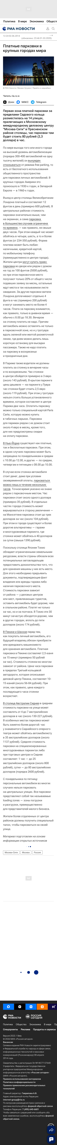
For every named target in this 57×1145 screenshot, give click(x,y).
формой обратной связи (40, 1106)
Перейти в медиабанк (42, 88)
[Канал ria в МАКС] (8, 1007)
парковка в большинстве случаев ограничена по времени (25, 223)
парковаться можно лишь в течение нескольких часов (26, 485)
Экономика (35, 1024)
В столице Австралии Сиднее (21, 703)
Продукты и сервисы (44, 1029)
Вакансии (8, 1042)
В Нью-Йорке (11, 443)
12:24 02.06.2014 (11, 36)
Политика (8, 1024)
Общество (21, 1024)
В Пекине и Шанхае (15, 631)
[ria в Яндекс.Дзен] (19, 1007)
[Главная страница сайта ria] (18, 28)
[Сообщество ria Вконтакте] (31, 1007)
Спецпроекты (10, 1029)
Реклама (25, 1029)
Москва (26, 852)
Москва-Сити (11, 852)
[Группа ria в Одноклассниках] (42, 1007)
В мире (47, 1024)
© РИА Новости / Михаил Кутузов (17, 88)
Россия (37, 852)
